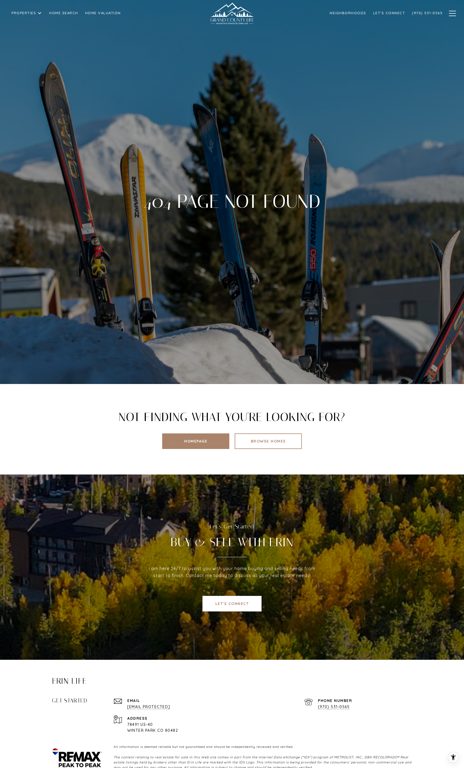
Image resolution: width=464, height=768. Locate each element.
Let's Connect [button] (232, 603)
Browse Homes (268, 441)
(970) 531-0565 (334, 706)
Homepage (195, 441)
